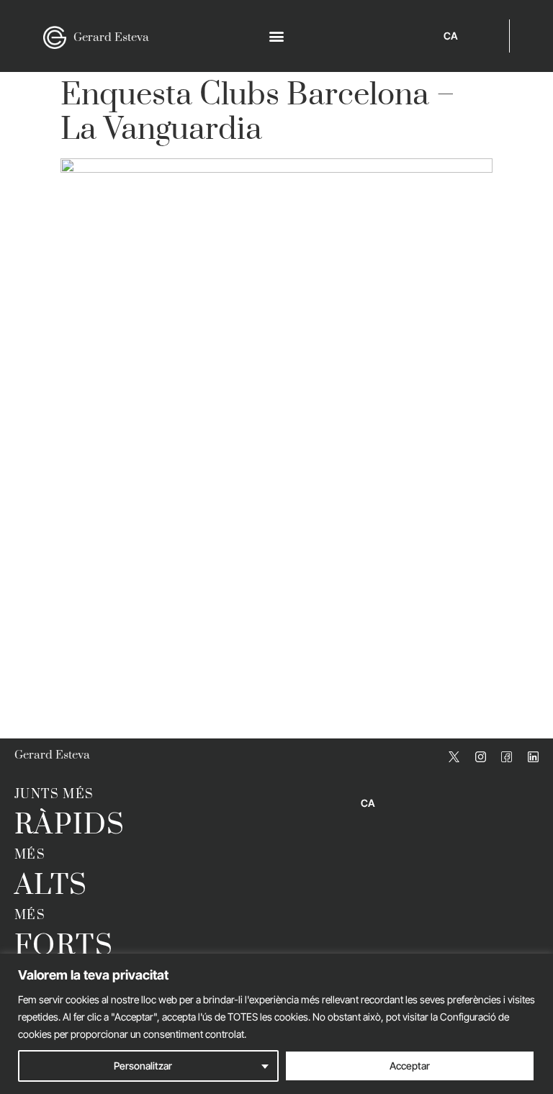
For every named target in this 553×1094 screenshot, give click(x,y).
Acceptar (410, 1065)
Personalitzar (143, 1065)
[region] (276, 1024)
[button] (276, 36)
